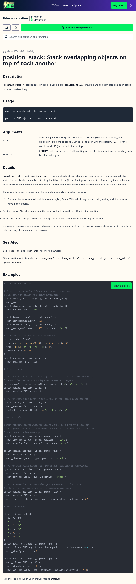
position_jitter (119, 258)
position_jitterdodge (94, 258)
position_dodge (44, 258)
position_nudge (12, 262)
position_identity (67, 258)
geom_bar (14, 251)
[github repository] (15, 27)
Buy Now (117, 5)
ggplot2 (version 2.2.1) (19, 51)
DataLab (56, 578)
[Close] (131, 5)
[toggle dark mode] (7, 27)
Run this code (121, 285)
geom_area (32, 251)
